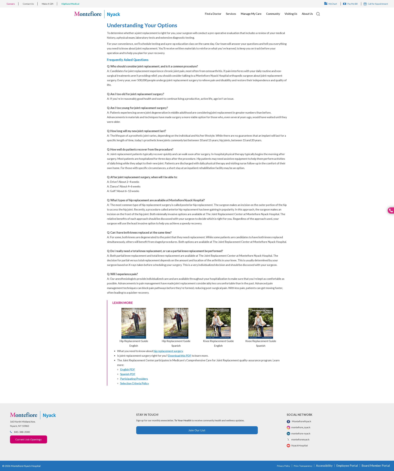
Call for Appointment (378, 3)
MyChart (333, 3)
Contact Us (28, 3)
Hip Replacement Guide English (133, 343)
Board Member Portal (376, 465)
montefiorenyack (300, 439)
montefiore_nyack (300, 427)
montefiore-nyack (300, 433)
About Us (307, 13)
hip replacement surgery (168, 351)
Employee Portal (347, 465)
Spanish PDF (127, 374)
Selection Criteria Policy (134, 383)
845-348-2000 (22, 431)
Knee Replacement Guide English (218, 343)
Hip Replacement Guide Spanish (176, 343)
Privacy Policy (283, 466)
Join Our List (196, 430)
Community (273, 13)
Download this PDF (179, 355)
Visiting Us (291, 13)
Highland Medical (70, 3)
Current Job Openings (28, 439)
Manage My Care (251, 13)
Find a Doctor (213, 13)
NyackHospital (299, 445)
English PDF (127, 369)
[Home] (97, 14)
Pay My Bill (352, 3)
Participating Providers (134, 378)
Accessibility (324, 465)
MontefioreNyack (301, 421)
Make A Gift (47, 3)
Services (231, 13)
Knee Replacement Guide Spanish (260, 343)
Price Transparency (303, 466)
